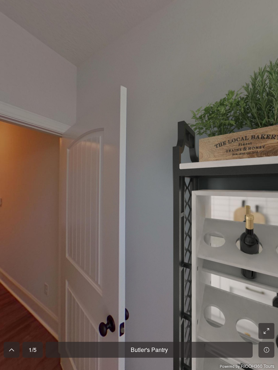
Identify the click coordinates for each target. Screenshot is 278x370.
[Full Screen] (266, 331)
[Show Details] (266, 350)
